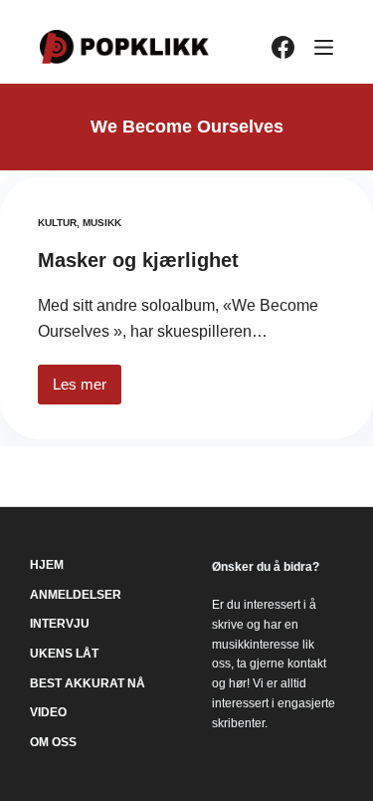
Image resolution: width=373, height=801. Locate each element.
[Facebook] (283, 47)
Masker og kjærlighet (138, 260)
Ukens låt (64, 654)
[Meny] (323, 47)
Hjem (47, 565)
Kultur (57, 222)
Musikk (102, 222)
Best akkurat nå (87, 683)
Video (48, 712)
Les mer (87, 390)
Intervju (60, 624)
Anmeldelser (75, 595)
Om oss (53, 742)
